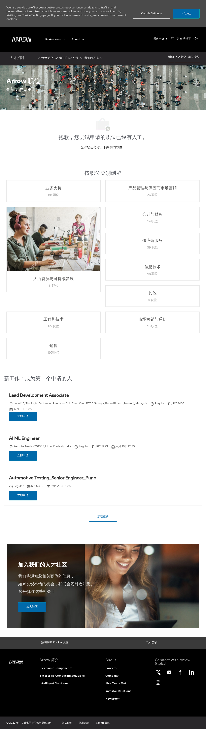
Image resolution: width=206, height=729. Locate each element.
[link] (20, 662)
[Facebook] (180, 672)
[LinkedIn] (191, 672)
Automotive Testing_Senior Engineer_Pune (52, 478)
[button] (160, 38)
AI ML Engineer (24, 439)
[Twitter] (158, 672)
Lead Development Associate (39, 395)
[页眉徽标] (22, 39)
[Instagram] (158, 682)
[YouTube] (169, 672)
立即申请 (23, 416)
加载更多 (103, 516)
